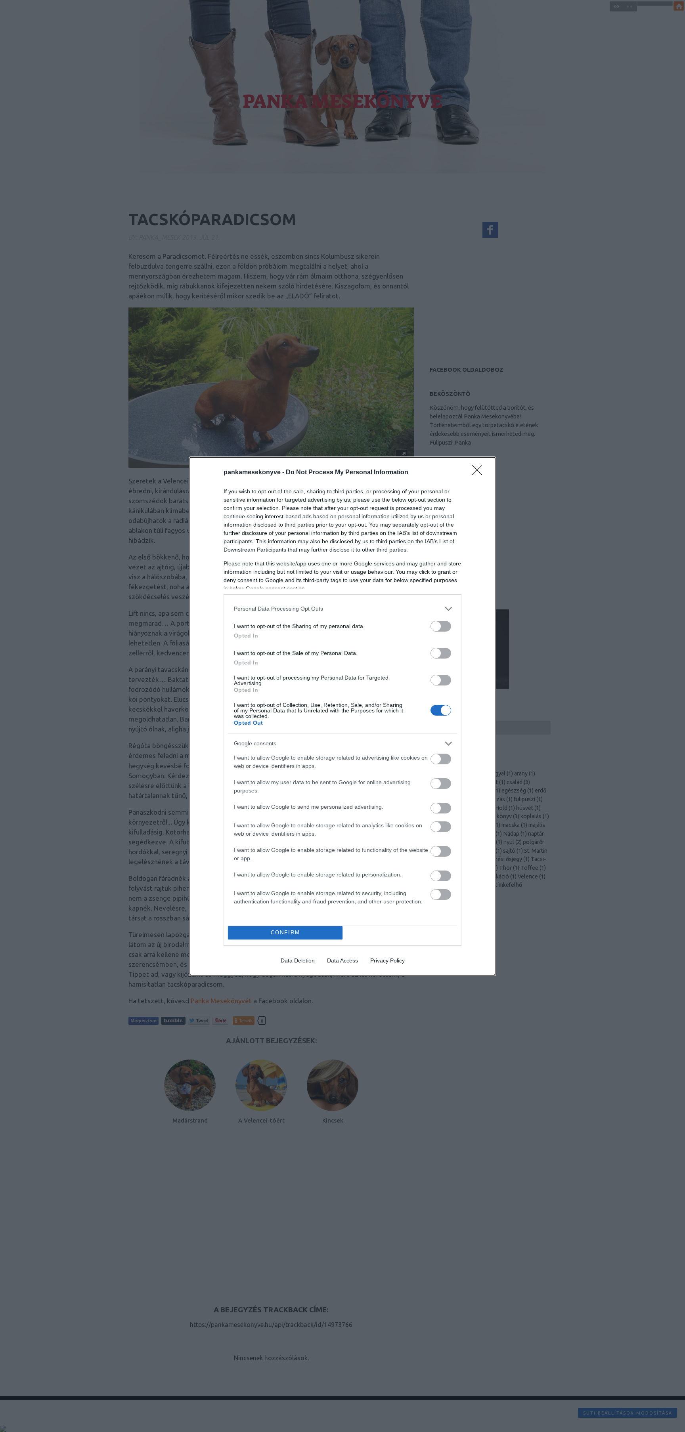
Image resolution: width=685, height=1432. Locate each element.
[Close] (479, 472)
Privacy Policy (387, 960)
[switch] (441, 626)
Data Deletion (298, 960)
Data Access (342, 960)
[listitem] (342, 609)
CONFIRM (285, 933)
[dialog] (342, 716)
